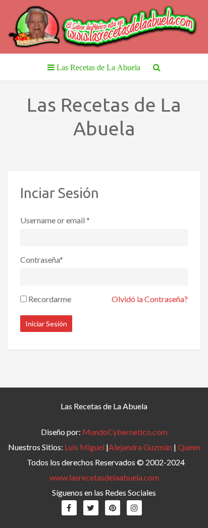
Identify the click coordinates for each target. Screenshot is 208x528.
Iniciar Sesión (46, 323)
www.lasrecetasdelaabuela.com (104, 477)
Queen (189, 447)
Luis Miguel (85, 447)
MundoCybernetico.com (125, 432)
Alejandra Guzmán (140, 447)
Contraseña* (41, 259)
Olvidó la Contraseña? (150, 299)
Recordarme (49, 299)
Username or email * (55, 220)
